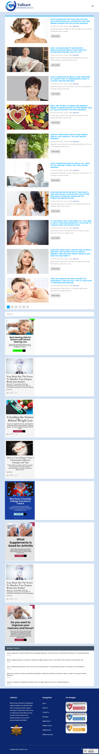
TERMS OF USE (47, 730)
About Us (45, 708)
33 (24, 307)
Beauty (66, 26)
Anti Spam (45, 717)
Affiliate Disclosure (48, 734)
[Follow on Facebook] (82, 749)
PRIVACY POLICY (47, 726)
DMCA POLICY (47, 721)
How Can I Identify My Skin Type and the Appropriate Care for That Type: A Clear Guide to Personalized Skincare (71, 281)
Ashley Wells (59, 26)
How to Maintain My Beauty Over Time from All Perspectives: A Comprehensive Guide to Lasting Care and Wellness (70, 79)
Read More (55, 36)
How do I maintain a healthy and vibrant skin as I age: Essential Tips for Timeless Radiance (69, 136)
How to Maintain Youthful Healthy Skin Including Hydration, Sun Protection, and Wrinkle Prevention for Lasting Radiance (70, 21)
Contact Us (46, 712)
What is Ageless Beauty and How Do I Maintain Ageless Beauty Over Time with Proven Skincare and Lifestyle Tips (68, 50)
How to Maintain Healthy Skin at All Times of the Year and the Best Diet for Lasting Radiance (70, 165)
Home (44, 703)
